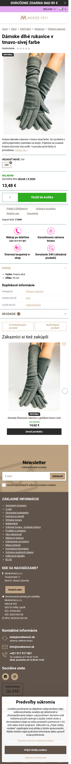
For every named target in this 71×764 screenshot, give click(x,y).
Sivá (28, 298)
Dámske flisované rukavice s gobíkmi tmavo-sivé (34, 418)
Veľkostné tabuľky (15, 556)
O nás (9, 509)
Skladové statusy (15, 538)
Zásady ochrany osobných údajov (36, 740)
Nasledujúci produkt (52, 326)
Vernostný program (16, 505)
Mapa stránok (13, 545)
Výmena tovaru (14, 520)
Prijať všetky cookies (35, 750)
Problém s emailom (16, 530)
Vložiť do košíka (42, 197)
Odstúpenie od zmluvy (17, 541)
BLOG (9, 559)
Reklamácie (12, 523)
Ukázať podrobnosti (35, 757)
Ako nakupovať (14, 534)
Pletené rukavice (34, 291)
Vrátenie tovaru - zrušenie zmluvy (23, 527)
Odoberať (57, 476)
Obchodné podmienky (17, 512)
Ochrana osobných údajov (20, 552)
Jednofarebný (33, 305)
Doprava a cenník (15, 516)
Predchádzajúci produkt (17, 326)
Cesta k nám (15, 589)
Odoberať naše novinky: (34, 467)
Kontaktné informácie (17, 548)
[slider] (23, 48)
